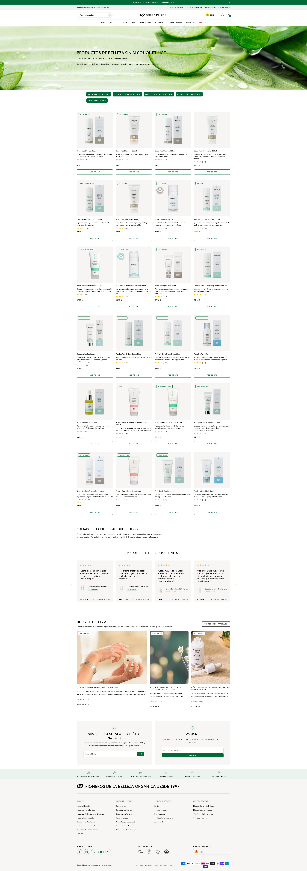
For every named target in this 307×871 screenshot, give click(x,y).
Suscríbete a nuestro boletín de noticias (114, 735)
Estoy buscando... (87, 15)
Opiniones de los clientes (203, 814)
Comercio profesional (124, 814)
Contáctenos (121, 806)
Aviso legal (158, 822)
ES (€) (212, 15)
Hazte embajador (122, 818)
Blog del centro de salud (202, 810)
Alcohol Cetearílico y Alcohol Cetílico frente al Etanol (165, 688)
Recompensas (210, 7)
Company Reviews (200, 818)
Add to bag (95, 172)
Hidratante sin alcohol (98, 94)
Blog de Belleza (224, 7)
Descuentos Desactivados (126, 830)
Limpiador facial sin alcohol (127, 94)
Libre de (80, 834)
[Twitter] (93, 852)
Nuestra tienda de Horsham (126, 826)
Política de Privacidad (143, 865)
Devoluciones (159, 814)
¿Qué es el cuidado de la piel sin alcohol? (98, 687)
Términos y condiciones (163, 865)
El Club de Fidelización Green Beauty (91, 826)
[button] (229, 2)
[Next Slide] (234, 583)
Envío (156, 806)
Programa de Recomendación (88, 830)
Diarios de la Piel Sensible (87, 822)
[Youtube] (101, 852)
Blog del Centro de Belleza (203, 806)
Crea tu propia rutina (194, 7)
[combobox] (165, 750)
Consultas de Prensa (124, 810)
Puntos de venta (160, 810)
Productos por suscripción (126, 822)
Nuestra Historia (176, 7)
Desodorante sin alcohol (189, 94)
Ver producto (93, 589)
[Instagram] (86, 852)
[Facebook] (79, 852)
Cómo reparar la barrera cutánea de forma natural (210, 688)
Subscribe (192, 755)
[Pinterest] (108, 852)
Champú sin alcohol (97, 100)
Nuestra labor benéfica (85, 818)
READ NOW (81, 705)
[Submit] (140, 754)
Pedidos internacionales (163, 818)
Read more (154, 537)
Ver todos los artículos (215, 624)
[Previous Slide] (72, 583)
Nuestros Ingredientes (86, 810)
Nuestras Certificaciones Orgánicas (91, 814)
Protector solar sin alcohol (159, 94)
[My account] (222, 15)
